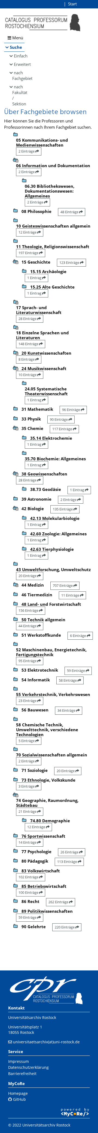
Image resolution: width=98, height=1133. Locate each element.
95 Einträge (28, 660)
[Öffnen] (15, 301)
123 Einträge (69, 262)
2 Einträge (27, 151)
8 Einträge (27, 359)
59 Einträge (76, 670)
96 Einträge (71, 409)
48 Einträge (69, 211)
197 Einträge (29, 252)
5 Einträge (27, 740)
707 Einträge (63, 585)
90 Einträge (59, 419)
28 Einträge (28, 318)
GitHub (19, 1099)
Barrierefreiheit (22, 1073)
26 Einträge (69, 852)
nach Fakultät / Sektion (18, 95)
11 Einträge (70, 595)
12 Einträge (28, 232)
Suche (16, 47)
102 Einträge (29, 877)
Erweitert (19, 64)
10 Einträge (28, 374)
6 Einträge (78, 635)
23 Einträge (28, 700)
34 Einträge (66, 710)
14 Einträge (28, 842)
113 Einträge (67, 861)
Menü (17, 37)
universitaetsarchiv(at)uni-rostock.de (46, 1041)
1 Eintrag (34, 277)
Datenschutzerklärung (28, 1067)
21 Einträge (28, 811)
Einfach (19, 56)
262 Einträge (58, 901)
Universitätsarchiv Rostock (32, 1017)
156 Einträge (29, 610)
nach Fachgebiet (18, 75)
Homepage (18, 1093)
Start (72, 4)
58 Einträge (68, 680)
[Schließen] (15, 159)
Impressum (18, 1061)
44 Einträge (28, 625)
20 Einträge (28, 575)
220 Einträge (65, 927)
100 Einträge (29, 892)
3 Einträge (27, 786)
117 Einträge (62, 428)
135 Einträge (63, 509)
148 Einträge (29, 343)
